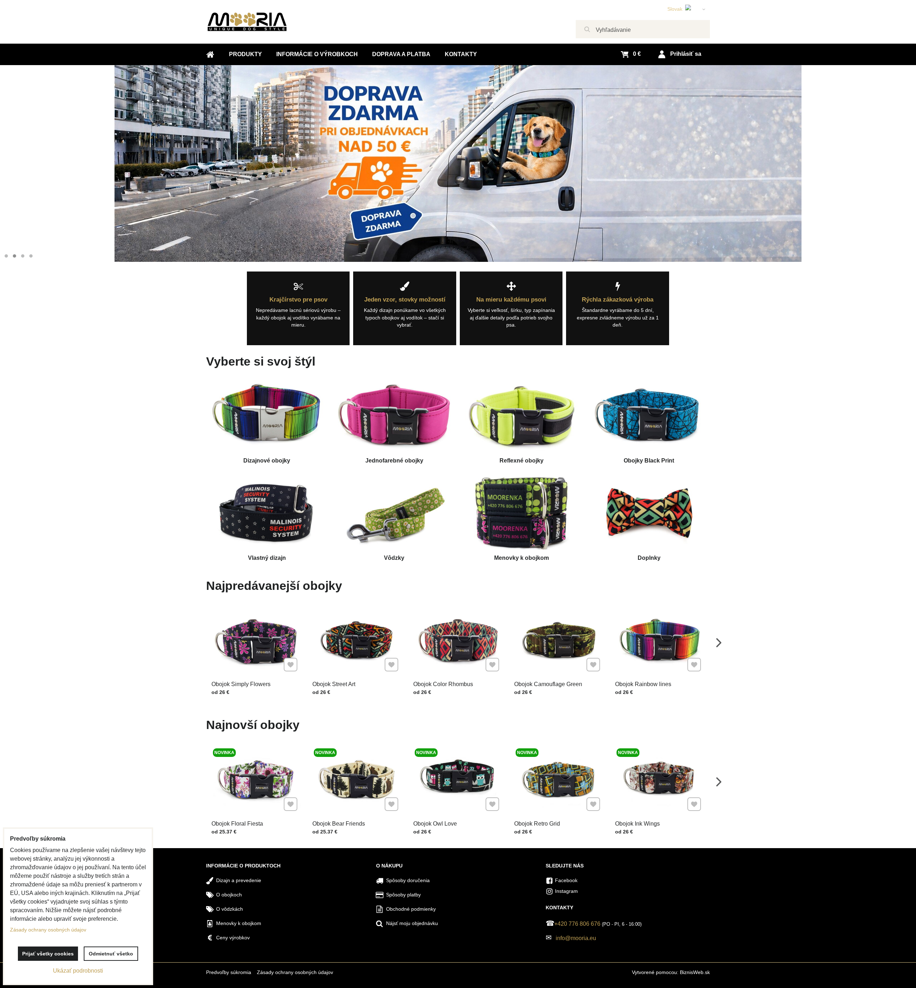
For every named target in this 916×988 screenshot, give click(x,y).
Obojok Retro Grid (537, 824)
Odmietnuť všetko (111, 954)
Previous (197, 642)
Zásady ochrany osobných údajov (295, 972)
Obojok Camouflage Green (548, 684)
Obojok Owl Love (435, 824)
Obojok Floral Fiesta (237, 824)
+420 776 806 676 (577, 924)
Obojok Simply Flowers (241, 684)
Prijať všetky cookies (48, 954)
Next (718, 642)
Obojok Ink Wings (637, 824)
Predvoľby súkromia (228, 972)
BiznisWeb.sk (695, 972)
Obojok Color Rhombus (443, 684)
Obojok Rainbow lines (643, 684)
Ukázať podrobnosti (78, 971)
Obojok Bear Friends (338, 824)
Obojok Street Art (333, 684)
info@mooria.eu (576, 938)
